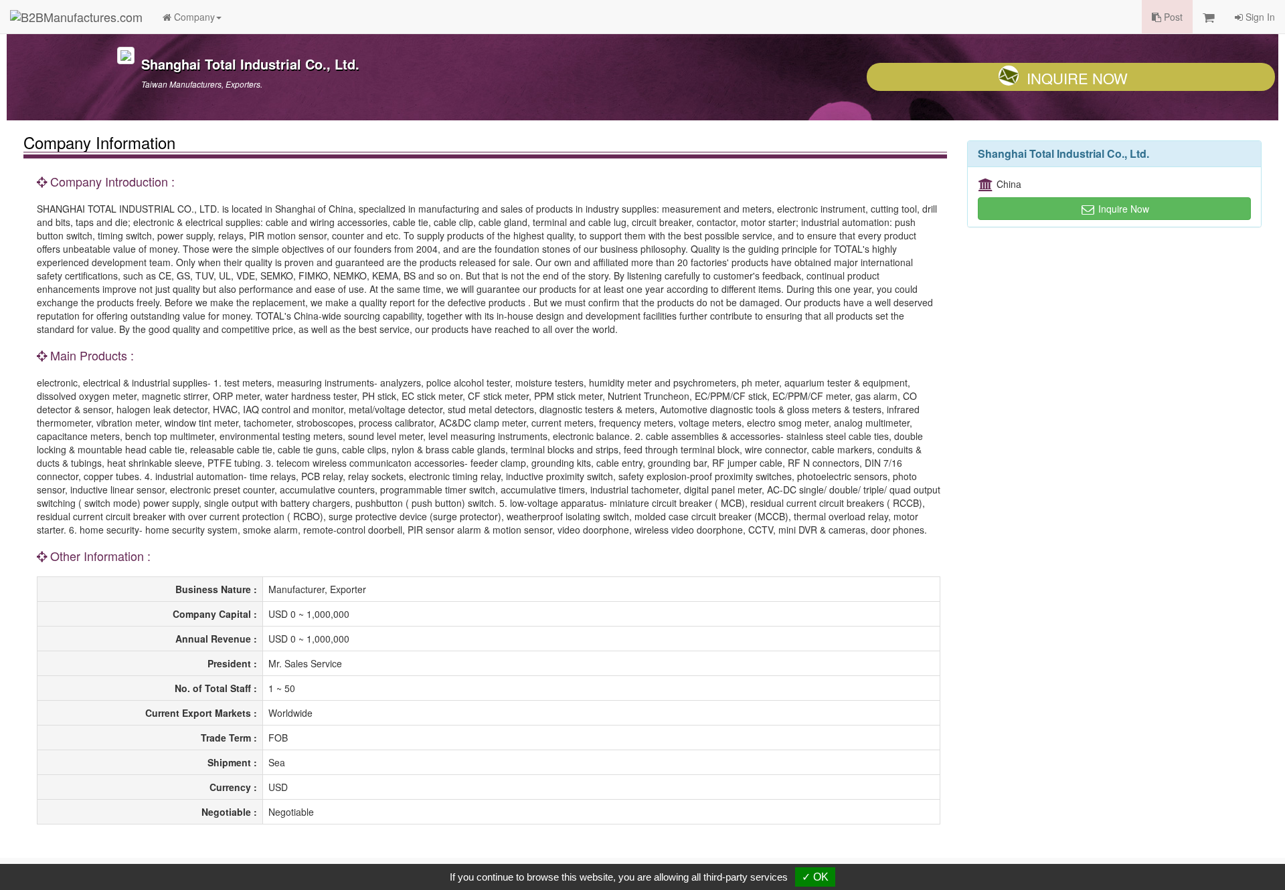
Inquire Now (1077, 78)
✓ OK (815, 877)
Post (1172, 16)
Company (193, 16)
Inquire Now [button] (1122, 208)
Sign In (1259, 16)
